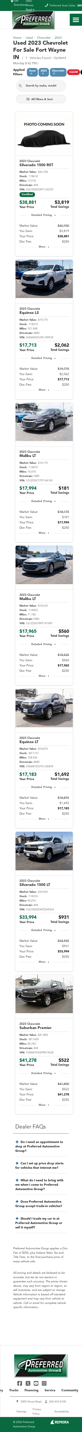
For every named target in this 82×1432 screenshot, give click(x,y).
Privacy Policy (37, 1411)
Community (69, 1390)
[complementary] (69, 1419)
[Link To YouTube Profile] (37, 1383)
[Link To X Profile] (28, 1383)
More (42, 247)
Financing (31, 1390)
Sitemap (21, 1411)
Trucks (13, 1390)
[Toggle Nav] (76, 20)
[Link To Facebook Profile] (20, 1383)
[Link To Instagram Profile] (44, 1383)
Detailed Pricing (41, 215)
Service (50, 1390)
